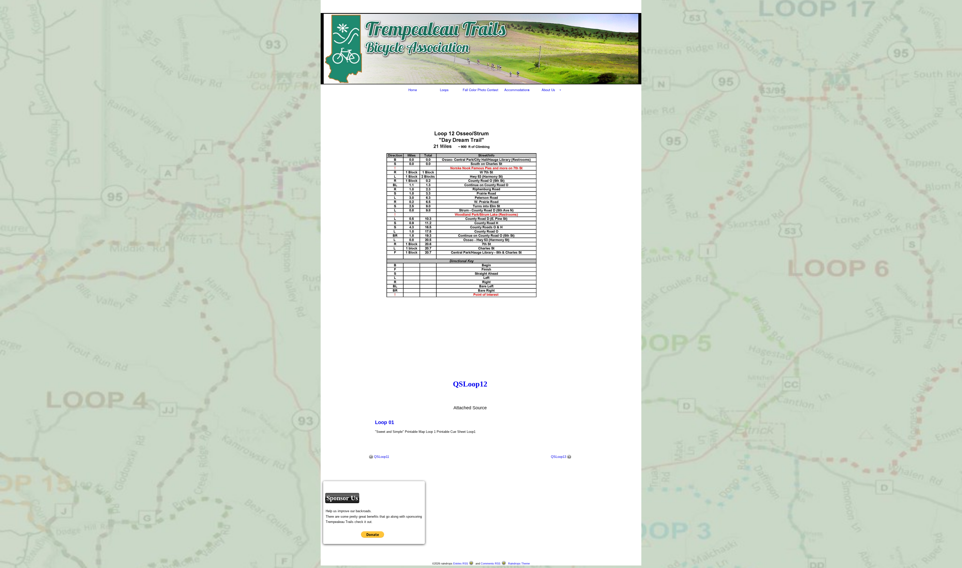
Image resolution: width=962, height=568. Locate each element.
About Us (548, 89)
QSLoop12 (470, 384)
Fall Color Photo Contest (480, 89)
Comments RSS (490, 563)
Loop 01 (384, 422)
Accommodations (517, 89)
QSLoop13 (558, 457)
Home (412, 89)
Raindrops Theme (519, 563)
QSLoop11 (381, 457)
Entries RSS (460, 563)
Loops (444, 89)
